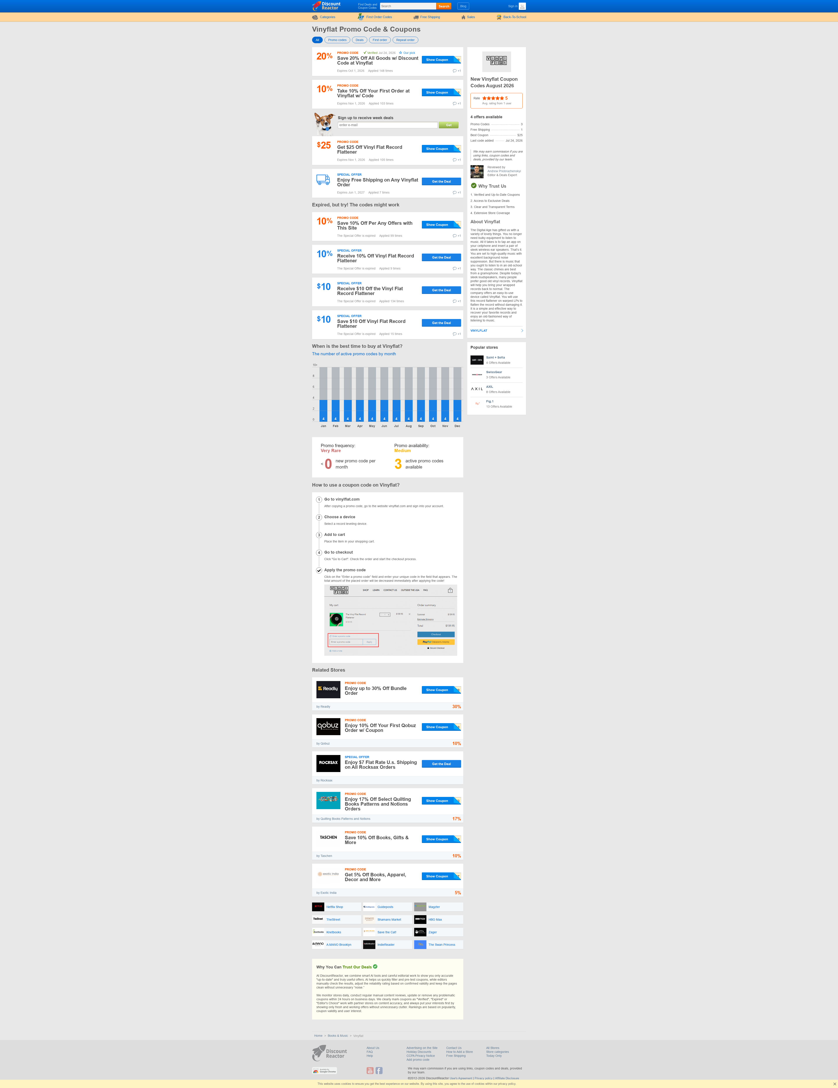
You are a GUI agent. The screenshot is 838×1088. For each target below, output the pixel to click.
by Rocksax (324, 780)
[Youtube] (371, 1070)
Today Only (494, 1055)
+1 (459, 70)
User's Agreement (461, 1078)
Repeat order (405, 40)
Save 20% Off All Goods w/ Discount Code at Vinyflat (377, 60)
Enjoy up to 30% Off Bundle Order (376, 691)
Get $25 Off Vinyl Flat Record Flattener (369, 149)
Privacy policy (484, 1078)
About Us (373, 1048)
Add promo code (418, 1059)
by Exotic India (326, 892)
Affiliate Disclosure (507, 1078)
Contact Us (454, 1048)
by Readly (323, 706)
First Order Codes (379, 17)
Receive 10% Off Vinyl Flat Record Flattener (375, 258)
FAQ (370, 1052)
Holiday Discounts (419, 1052)
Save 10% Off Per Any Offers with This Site (374, 225)
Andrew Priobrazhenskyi (504, 171)
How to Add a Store (459, 1052)
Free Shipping (430, 17)
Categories (327, 17)
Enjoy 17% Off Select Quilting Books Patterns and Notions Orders (378, 804)
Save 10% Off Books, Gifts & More (377, 840)
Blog (463, 6)
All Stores (492, 1048)
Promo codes (337, 40)
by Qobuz (323, 743)
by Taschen (324, 856)
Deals (360, 40)
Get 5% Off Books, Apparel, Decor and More (375, 877)
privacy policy (506, 1083)
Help (370, 1055)
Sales (471, 17)
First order (380, 40)
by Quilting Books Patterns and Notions (343, 818)
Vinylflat (479, 330)
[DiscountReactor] (326, 6)
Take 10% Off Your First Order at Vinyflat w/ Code (373, 93)
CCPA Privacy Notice (421, 1055)
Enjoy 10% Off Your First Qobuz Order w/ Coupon (380, 728)
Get (449, 125)
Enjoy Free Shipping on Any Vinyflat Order (377, 182)
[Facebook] (380, 1070)
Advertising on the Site (422, 1048)
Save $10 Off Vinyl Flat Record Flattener (371, 324)
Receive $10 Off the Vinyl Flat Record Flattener (370, 291)
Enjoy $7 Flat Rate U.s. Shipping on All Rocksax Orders (381, 765)
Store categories (497, 1052)
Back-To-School (514, 17)
